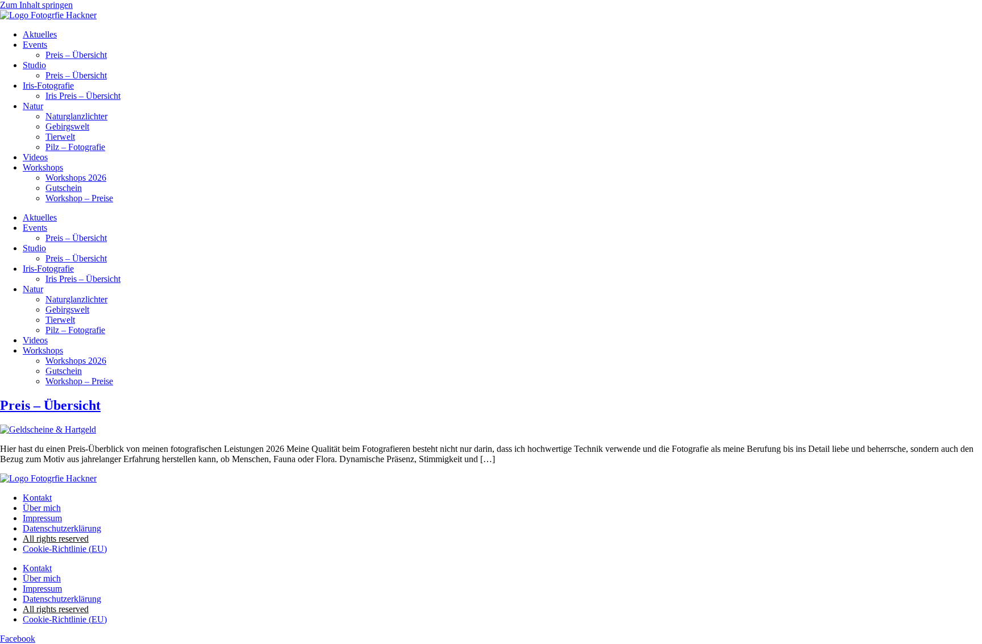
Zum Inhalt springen (36, 5)
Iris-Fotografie (48, 85)
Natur (33, 106)
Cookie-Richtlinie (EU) (65, 549)
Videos (35, 157)
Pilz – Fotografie (75, 147)
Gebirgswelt (67, 126)
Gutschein (63, 188)
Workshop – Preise (79, 198)
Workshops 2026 (75, 177)
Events (35, 44)
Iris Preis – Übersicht (82, 96)
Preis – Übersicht (76, 55)
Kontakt (37, 497)
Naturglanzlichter (76, 116)
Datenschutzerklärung (62, 528)
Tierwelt (60, 137)
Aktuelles (40, 34)
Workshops (43, 167)
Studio (34, 65)
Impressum (42, 518)
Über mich (42, 508)
